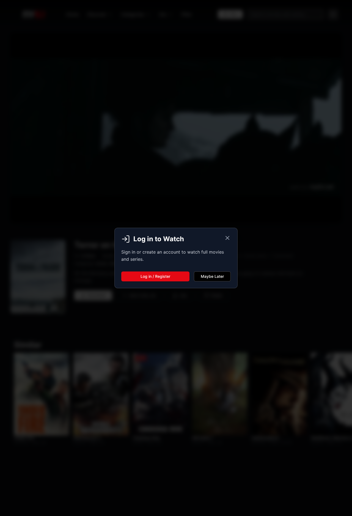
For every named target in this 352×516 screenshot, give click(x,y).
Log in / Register (155, 276)
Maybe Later (212, 276)
